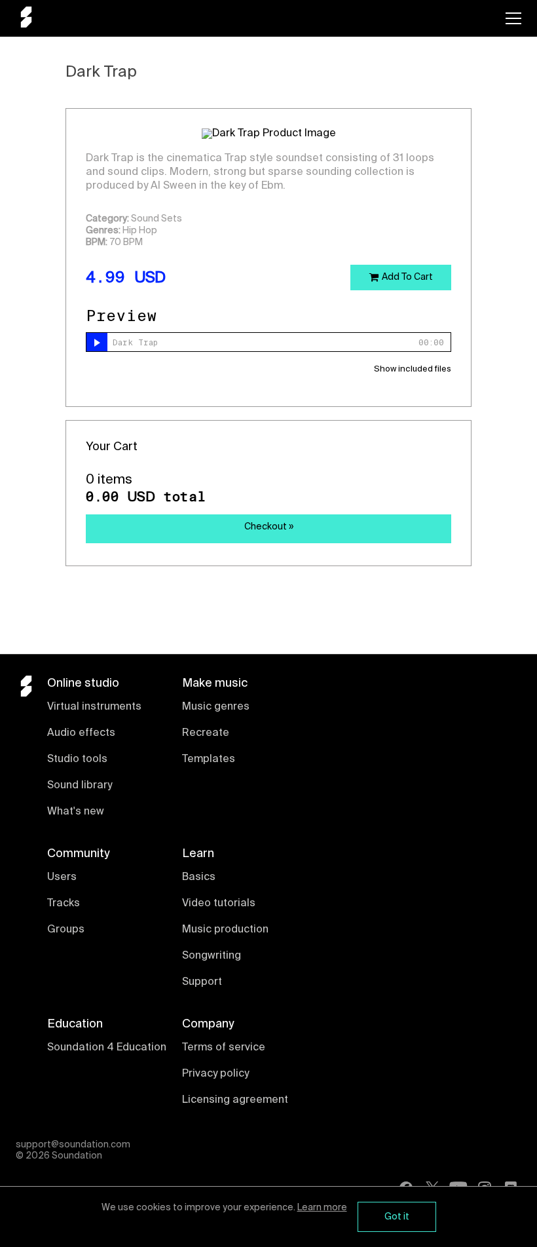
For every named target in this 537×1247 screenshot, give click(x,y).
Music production (225, 930)
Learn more (322, 1207)
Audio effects (81, 733)
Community (78, 854)
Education (75, 1024)
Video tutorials (218, 903)
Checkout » (268, 526)
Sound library (79, 785)
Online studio (83, 683)
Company (208, 1024)
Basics (198, 877)
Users (62, 877)
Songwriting (211, 956)
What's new (75, 812)
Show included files (412, 369)
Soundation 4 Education (106, 1048)
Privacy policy (215, 1074)
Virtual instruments (94, 707)
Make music (215, 683)
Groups (65, 930)
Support (202, 982)
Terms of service (223, 1048)
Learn (198, 854)
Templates (208, 759)
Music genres (216, 707)
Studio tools (77, 759)
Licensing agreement (235, 1100)
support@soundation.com (73, 1144)
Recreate (205, 733)
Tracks (63, 903)
